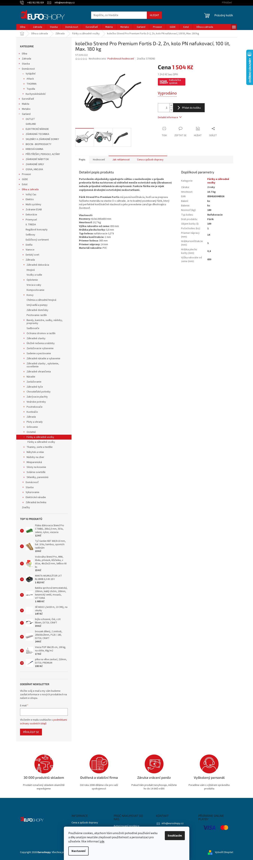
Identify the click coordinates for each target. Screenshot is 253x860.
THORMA (32, 84)
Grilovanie (32, 427)
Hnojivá (31, 270)
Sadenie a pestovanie (39, 353)
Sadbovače (33, 328)
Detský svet (32, 255)
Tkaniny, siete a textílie (40, 447)
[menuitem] (22, 27)
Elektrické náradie (36, 497)
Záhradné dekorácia (38, 265)
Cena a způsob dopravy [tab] (150, 160)
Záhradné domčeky (37, 310)
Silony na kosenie (36, 467)
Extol (24, 184)
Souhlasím (175, 836)
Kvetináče (32, 412)
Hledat (154, 15)
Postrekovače (35, 407)
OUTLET (30, 119)
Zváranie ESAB (34, 209)
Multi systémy (33, 204)
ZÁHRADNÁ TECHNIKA (37, 134)
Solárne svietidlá (36, 472)
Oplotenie (32, 280)
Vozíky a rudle (34, 275)
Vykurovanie (32, 492)
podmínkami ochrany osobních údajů (43, 721)
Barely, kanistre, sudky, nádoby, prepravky (45, 321)
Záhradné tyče (35, 387)
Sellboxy (30, 235)
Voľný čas (31, 194)
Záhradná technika (36, 502)
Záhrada (30, 260)
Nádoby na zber (35, 457)
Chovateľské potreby (39, 392)
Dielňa (29, 245)
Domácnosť (32, 482)
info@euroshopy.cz (173, 823)
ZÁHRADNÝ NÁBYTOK (37, 159)
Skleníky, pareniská (37, 477)
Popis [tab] (82, 160)
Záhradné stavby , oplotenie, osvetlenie (43, 365)
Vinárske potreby (36, 402)
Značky (26, 507)
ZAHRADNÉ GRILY (35, 164)
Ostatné (31, 432)
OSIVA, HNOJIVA (34, 169)
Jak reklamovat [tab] (121, 160)
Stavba (26, 64)
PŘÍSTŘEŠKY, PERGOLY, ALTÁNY (43, 154)
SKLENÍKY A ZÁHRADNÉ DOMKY (42, 139)
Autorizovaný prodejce (126, 826)
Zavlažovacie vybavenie (40, 348)
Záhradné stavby (36, 338)
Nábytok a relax (35, 452)
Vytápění (30, 74)
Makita (25, 104)
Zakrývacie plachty (37, 397)
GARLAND (31, 124)
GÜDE (25, 179)
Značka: (146, 59)
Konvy (30, 295)
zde (102, 841)
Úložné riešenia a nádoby (41, 343)
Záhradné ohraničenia (39, 372)
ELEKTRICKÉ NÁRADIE (37, 129)
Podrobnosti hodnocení (120, 59)
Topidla (31, 89)
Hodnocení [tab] (99, 160)
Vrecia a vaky (34, 285)
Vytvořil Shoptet (224, 852)
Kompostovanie (35, 290)
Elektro (30, 199)
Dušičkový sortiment (37, 240)
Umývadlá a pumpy (37, 305)
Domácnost (28, 69)
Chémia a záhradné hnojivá (41, 300)
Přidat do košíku (191, 107)
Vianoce (30, 250)
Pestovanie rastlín (37, 315)
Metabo (26, 109)
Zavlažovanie (34, 382)
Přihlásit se (31, 732)
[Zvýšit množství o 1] (171, 105)
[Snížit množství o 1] (171, 110)
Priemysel (31, 220)
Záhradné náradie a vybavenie (43, 358)
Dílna (24, 54)
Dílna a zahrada (30, 189)
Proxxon (26, 174)
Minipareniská (34, 462)
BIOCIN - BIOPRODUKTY (38, 144)
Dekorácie (31, 215)
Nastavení (78, 851)
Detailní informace (168, 117)
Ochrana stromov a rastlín (41, 333)
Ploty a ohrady (35, 422)
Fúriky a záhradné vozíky (40, 437)
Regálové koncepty (37, 230)
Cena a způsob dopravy (85, 823)
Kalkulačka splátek (175, 81)
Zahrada (26, 59)
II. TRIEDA (31, 224)
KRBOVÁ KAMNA (34, 149)
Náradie (31, 377)
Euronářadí (28, 99)
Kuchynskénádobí (36, 94)
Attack (30, 79)
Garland (26, 114)
